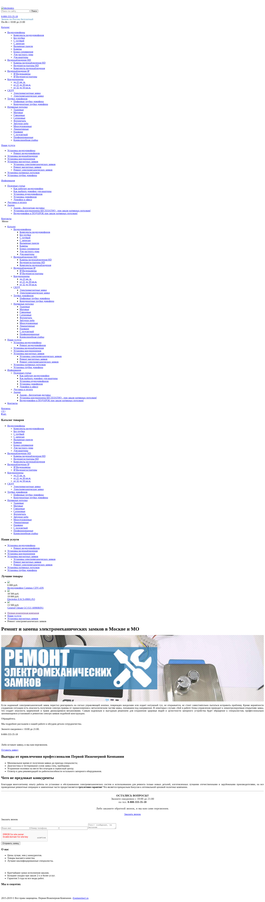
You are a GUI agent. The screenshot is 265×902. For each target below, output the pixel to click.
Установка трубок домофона (22, 175)
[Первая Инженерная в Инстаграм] (23, 893)
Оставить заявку (9, 750)
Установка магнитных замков (22, 161)
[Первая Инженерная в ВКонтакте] (5, 893)
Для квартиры (20, 57)
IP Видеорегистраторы (25, 76)
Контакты (6, 218)
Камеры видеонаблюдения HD (29, 62)
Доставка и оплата (17, 202)
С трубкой (18, 40)
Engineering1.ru (80, 898)
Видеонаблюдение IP (18, 71)
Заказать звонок (132, 814)
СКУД (10, 90)
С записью (19, 43)
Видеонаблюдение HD (19, 60)
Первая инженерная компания (23, 613)
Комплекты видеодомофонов (28, 35)
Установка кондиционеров (21, 158)
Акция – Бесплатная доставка (28, 208)
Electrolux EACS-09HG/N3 (21, 599)
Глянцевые (19, 115)
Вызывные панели (23, 46)
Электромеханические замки (28, 96)
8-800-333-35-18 (9, 16)
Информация (8, 180)
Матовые (18, 112)
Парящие (18, 132)
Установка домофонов (25, 197)
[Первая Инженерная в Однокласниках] (14, 893)
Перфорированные (23, 137)
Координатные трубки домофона (30, 104)
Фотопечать (19, 120)
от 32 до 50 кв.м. (22, 87)
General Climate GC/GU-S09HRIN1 (25, 607)
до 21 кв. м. (19, 82)
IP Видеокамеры (22, 74)
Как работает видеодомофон (28, 188)
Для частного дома (23, 54)
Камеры (17, 49)
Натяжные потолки (17, 107)
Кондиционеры (15, 79)
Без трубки (19, 38)
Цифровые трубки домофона (28, 101)
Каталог (5, 27)
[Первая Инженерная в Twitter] (32, 893)
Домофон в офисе (22, 199)
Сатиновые (19, 118)
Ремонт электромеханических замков (32, 170)
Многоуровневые (22, 126)
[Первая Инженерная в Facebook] (40, 893)
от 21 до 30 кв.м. (22, 85)
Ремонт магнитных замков (27, 167)
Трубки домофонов (17, 98)
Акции (11, 205)
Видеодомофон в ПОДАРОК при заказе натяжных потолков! (45, 213)
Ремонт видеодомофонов (26, 153)
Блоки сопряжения (23, 51)
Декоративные (21, 129)
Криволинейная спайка (25, 140)
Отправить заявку (10, 843)
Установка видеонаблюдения (22, 156)
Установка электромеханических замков (34, 164)
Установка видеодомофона (21, 150)
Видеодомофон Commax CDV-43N (25, 588)
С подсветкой (20, 134)
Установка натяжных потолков (23, 172)
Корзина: (6, 411)
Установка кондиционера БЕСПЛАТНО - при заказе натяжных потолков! (52, 210)
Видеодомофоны (16, 32)
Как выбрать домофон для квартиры (32, 191)
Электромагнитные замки (27, 93)
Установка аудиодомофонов (27, 194)
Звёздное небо (20, 123)
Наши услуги (8, 145)
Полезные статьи (16, 185)
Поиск (34, 11)
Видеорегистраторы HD (26, 65)
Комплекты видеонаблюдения (29, 68)
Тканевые (18, 109)
